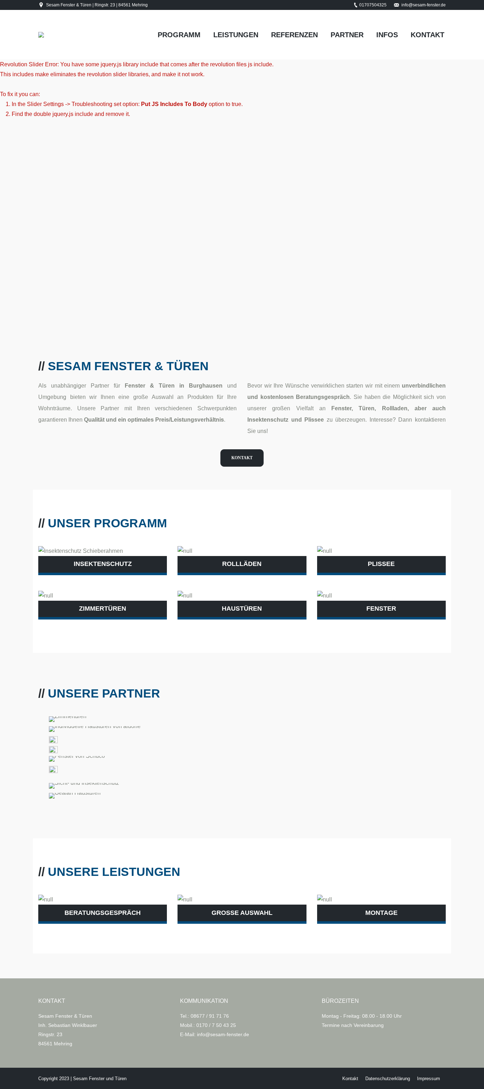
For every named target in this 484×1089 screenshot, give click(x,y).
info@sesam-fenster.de (423, 4)
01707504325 (373, 4)
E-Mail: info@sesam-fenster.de (214, 1034)
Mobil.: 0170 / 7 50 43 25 (208, 1025)
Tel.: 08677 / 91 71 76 (204, 1016)
